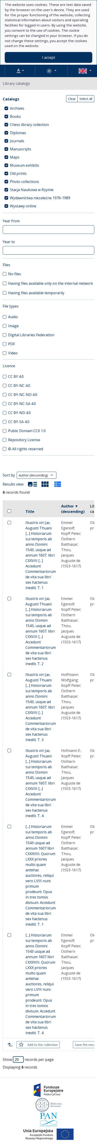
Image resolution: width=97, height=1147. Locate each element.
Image (13, 325)
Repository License (24, 439)
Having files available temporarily (36, 292)
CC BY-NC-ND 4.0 (22, 394)
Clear (72, 99)
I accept (48, 57)
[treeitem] (48, 108)
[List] (32, 484)
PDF (11, 343)
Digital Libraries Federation (31, 334)
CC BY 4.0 (16, 376)
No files (14, 273)
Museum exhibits (24, 165)
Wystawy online (23, 206)
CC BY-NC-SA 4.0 (22, 403)
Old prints (18, 173)
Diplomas (18, 132)
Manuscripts (20, 149)
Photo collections (24, 181)
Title (29, 511)
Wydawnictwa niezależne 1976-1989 (40, 197)
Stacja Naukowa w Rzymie (31, 189)
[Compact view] (45, 484)
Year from (11, 220)
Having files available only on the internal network (50, 283)
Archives (17, 108)
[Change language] (85, 70)
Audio (13, 316)
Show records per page (28, 1059)
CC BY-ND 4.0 (19, 412)
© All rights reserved (25, 448)
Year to (9, 241)
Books (15, 116)
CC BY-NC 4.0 (19, 385)
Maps (14, 157)
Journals (17, 140)
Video (13, 353)
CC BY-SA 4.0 (18, 421)
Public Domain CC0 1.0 (27, 430)
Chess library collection (29, 124)
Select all (85, 99)
